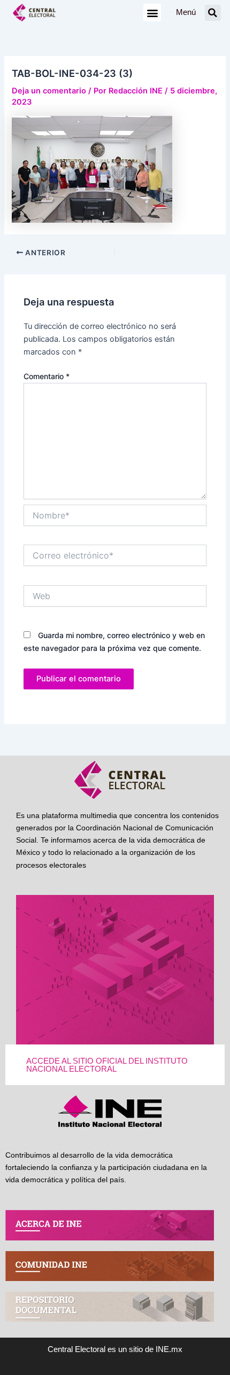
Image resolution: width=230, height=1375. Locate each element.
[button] (152, 12)
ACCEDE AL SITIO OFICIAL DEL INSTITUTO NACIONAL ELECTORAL (107, 1065)
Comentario (47, 376)
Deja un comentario (49, 91)
